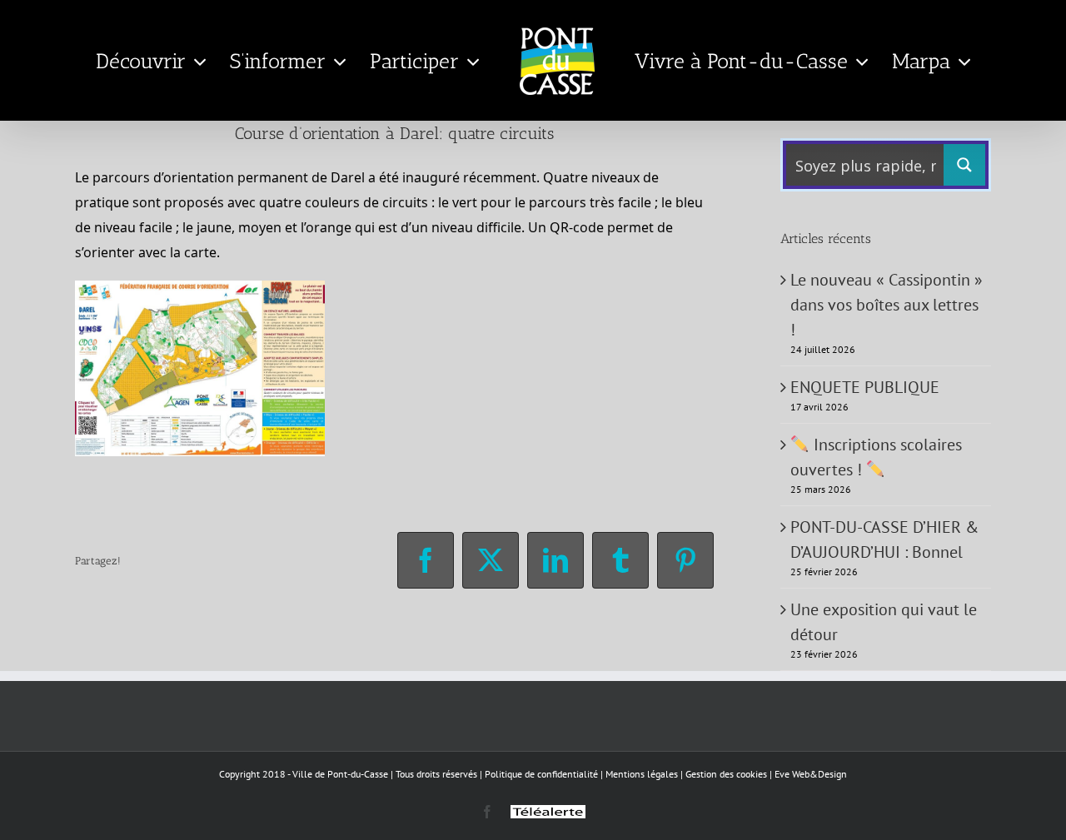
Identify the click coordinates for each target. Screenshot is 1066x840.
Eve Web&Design (811, 774)
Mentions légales (641, 774)
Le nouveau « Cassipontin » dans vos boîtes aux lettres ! (886, 304)
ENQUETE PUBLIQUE (864, 387)
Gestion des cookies (726, 774)
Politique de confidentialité (541, 774)
